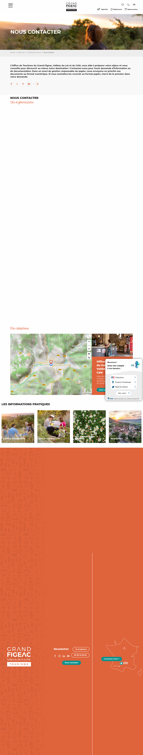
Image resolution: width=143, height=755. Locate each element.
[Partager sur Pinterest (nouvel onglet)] (23, 84)
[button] (128, 5)
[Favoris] (123, 5)
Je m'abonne (81, 649)
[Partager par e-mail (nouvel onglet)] (29, 84)
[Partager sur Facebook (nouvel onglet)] (11, 84)
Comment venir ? (111, 659)
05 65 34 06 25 (80, 655)
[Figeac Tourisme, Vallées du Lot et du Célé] (71, 8)
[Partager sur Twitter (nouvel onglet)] (17, 84)
